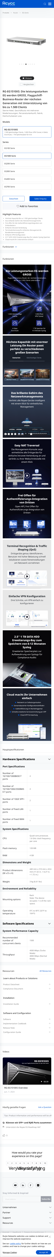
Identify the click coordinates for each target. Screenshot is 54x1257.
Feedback (17, 1232)
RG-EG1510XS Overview (16, 1087)
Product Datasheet (11, 984)
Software (7, 1019)
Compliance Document (13, 988)
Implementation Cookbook (14, 1023)
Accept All (43, 1252)
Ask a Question (44, 1107)
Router (15, 13)
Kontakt (6, 1232)
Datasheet (13, 198)
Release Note (9, 1028)
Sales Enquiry (40, 198)
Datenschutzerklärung (34, 1232)
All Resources (45, 971)
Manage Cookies (10, 1252)
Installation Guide (11, 1004)
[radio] (8, 1163)
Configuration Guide (12, 1032)
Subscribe (46, 1199)
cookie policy (15, 1243)
